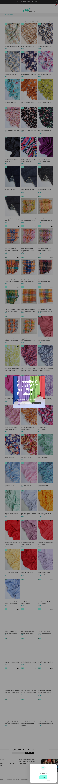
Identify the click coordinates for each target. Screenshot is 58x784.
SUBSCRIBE (36, 403)
